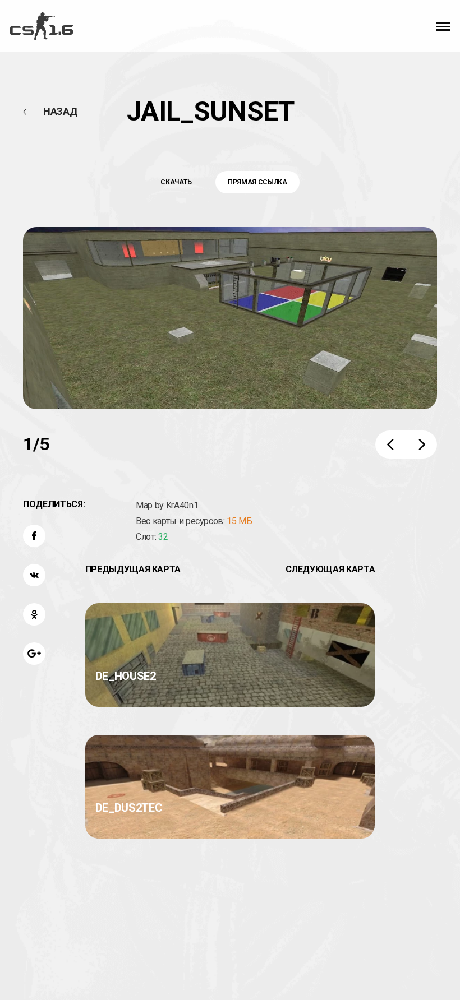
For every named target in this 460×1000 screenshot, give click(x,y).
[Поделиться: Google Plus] (34, 653)
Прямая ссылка (257, 182)
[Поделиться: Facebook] (34, 536)
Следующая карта (330, 569)
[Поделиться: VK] (34, 575)
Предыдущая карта (133, 569)
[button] (443, 26)
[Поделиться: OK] (34, 614)
